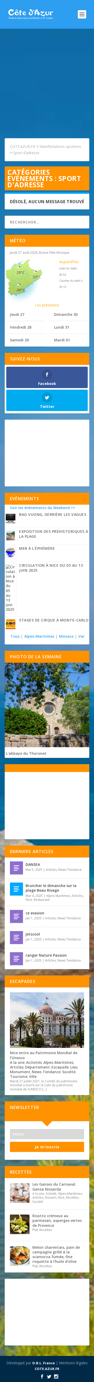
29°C (20, 272)
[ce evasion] (16, 916)
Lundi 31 (61, 327)
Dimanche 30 (66, 314)
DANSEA (33, 864)
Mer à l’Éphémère (37, 548)
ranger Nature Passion (46, 955)
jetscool (33, 934)
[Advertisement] (47, 78)
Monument (20, 1071)
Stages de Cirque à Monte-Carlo (54, 620)
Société (68, 1071)
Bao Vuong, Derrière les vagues (52, 514)
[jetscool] (16, 937)
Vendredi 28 (20, 327)
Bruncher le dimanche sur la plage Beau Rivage (51, 888)
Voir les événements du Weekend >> (42, 507)
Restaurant (42, 899)
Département (37, 1067)
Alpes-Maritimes (39, 636)
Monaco (66, 636)
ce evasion (35, 912)
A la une (17, 1062)
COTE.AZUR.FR (47, 1368)
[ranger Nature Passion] (16, 958)
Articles (51, 869)
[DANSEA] (16, 867)
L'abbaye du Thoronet (26, 753)
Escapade (60, 1067)
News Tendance (70, 869)
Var (81, 636)
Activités (34, 1062)
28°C (20, 289)
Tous (15, 636)
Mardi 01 (62, 339)
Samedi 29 (19, 339)
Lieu (74, 1067)
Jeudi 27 (17, 314)
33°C (37, 276)
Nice (29, 899)
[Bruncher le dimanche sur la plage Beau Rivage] (16, 889)
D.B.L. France (43, 1363)
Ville (33, 1076)
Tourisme (18, 1076)
